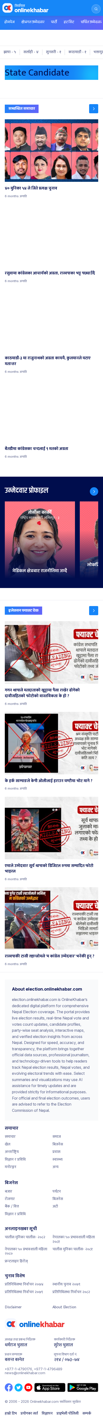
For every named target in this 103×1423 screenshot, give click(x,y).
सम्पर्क (86, 1413)
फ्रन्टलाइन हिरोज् (16, 1261)
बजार (8, 1191)
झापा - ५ (10, 52)
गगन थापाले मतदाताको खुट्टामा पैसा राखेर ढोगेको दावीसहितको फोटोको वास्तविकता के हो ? (42, 693)
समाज (56, 1136)
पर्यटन (56, 1191)
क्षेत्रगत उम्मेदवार (32, 22)
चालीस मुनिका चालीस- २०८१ (72, 1249)
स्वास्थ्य (57, 1159)
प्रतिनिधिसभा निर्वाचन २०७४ (24, 1284)
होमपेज (9, 22)
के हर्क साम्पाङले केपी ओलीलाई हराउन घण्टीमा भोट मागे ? (48, 781)
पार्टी (54, 22)
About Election (64, 1307)
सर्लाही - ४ (31, 52)
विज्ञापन (47, 1413)
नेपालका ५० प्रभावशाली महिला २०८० (26, 1251)
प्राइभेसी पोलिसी (68, 1413)
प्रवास (56, 1152)
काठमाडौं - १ (77, 52)
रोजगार (10, 1199)
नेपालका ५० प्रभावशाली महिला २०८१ (73, 1239)
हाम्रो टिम (11, 1413)
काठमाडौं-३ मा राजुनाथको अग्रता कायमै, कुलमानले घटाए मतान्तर (48, 361)
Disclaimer (13, 1307)
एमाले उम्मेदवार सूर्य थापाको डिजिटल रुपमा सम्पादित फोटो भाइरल (49, 868)
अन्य (55, 1167)
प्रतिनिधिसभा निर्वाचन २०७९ (24, 1292)
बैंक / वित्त (12, 1206)
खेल (7, 1144)
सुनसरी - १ (53, 52)
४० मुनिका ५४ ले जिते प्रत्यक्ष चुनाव (31, 188)
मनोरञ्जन (10, 1167)
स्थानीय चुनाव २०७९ (66, 1284)
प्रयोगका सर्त (29, 1413)
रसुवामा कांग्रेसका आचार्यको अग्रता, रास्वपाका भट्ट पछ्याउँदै (50, 273)
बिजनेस (57, 1144)
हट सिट (69, 22)
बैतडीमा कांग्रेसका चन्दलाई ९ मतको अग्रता (36, 448)
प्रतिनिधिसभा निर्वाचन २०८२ (71, 1292)
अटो (55, 1206)
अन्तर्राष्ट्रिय (12, 1152)
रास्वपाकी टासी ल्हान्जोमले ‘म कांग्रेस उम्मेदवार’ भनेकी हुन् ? (49, 956)
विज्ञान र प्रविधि (15, 1159)
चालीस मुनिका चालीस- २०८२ (25, 1237)
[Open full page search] (96, 8)
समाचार (10, 1136)
